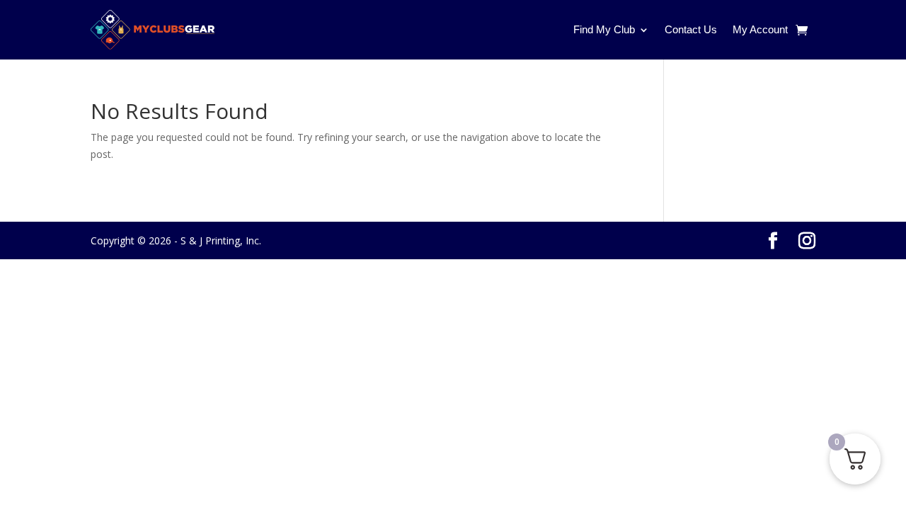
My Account (760, 29)
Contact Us (691, 29)
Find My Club (604, 29)
